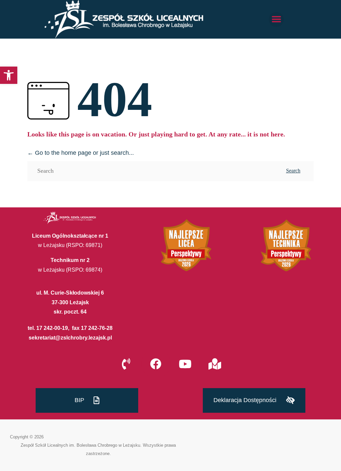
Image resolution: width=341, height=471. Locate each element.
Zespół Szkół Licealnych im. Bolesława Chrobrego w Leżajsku (80, 445)
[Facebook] (155, 363)
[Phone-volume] (126, 363)
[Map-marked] (214, 363)
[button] (8, 75)
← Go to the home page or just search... (80, 152)
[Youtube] (185, 363)
